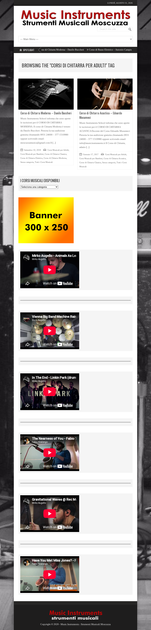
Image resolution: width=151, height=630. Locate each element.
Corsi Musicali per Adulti (58, 150)
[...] (54, 142)
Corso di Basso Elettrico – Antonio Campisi (93, 49)
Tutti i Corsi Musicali (44, 162)
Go (130, 29)
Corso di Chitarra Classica (55, 154)
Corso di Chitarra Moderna (55, 158)
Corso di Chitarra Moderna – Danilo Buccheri (43, 49)
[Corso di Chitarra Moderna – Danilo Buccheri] (46, 94)
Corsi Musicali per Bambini (32, 154)
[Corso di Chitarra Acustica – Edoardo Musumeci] (105, 94)
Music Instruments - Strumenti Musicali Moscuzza (86, 624)
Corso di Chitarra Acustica (115, 158)
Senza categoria (27, 162)
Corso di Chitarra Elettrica (31, 158)
